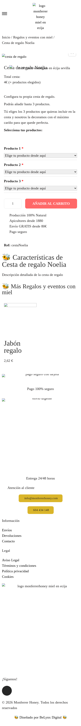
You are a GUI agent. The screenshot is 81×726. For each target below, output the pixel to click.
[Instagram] (7, 691)
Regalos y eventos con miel (32, 37)
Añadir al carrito (51, 204)
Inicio (6, 37)
